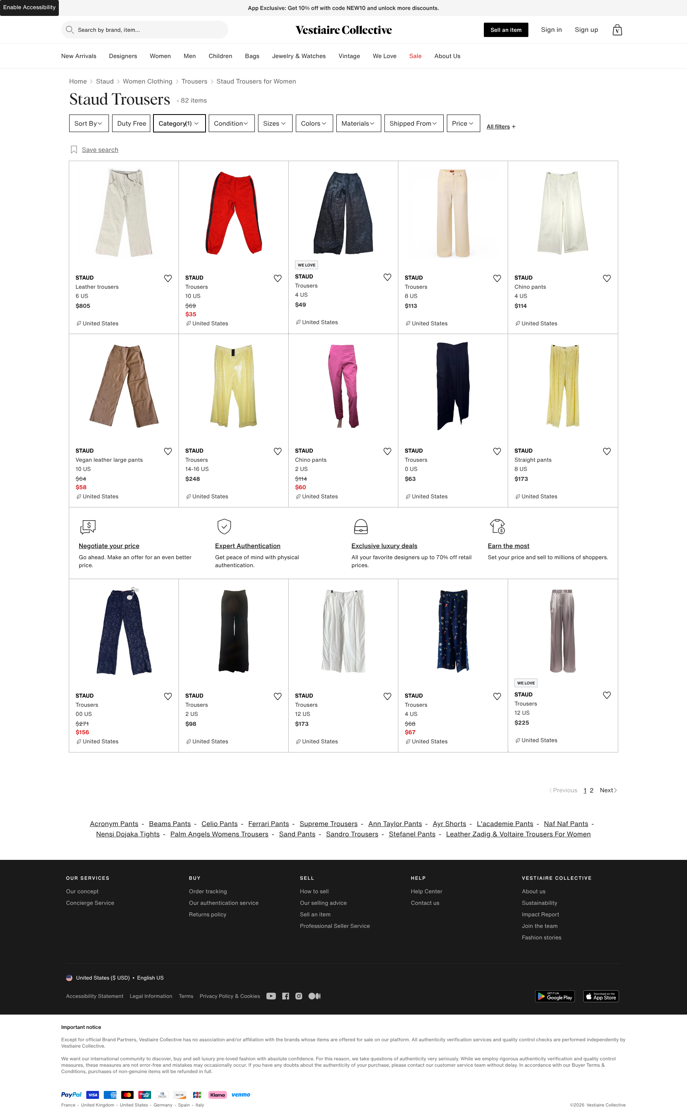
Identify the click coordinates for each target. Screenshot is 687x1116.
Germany (163, 1105)
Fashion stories (541, 937)
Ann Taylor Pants (395, 824)
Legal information (151, 996)
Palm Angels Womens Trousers (219, 834)
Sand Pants (297, 834)
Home (78, 81)
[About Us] (467, 56)
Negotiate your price (109, 545)
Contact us (425, 903)
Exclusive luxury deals (384, 545)
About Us (447, 56)
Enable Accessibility (29, 7)
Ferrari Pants (268, 824)
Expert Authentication (248, 545)
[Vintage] (366, 56)
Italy (200, 1105)
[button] (617, 29)
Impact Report (540, 914)
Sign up (586, 29)
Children (221, 56)
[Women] (177, 56)
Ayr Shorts (449, 824)
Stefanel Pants (412, 834)
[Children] (238, 56)
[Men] (202, 56)
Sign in (551, 29)
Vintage (349, 56)
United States (134, 1105)
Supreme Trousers (329, 824)
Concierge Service (90, 903)
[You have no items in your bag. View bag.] (617, 29)
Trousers (195, 81)
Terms (186, 996)
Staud (105, 81)
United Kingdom (97, 1105)
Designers (123, 56)
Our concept (82, 891)
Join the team (540, 926)
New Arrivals (78, 56)
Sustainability (539, 903)
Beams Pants (170, 824)
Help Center (426, 891)
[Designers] (143, 56)
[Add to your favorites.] (168, 278)
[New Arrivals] (102, 56)
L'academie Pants (505, 824)
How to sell (314, 891)
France (68, 1105)
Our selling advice (323, 903)
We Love (385, 56)
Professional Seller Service (335, 926)
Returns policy (207, 914)
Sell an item (506, 29)
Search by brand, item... (109, 29)
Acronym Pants (114, 824)
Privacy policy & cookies (230, 996)
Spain (184, 1105)
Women (160, 56)
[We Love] (403, 56)
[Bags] (265, 56)
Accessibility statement (94, 996)
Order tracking (208, 891)
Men (190, 56)
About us (533, 891)
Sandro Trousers (352, 834)
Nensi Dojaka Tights (128, 834)
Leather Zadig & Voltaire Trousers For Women (518, 834)
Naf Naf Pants (566, 824)
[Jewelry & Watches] (332, 56)
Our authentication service (223, 903)
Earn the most (509, 545)
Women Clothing (148, 81)
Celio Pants (220, 824)
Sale (415, 56)
